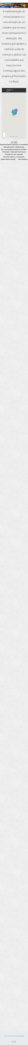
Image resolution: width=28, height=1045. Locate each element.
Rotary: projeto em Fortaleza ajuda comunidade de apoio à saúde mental (13, 212)
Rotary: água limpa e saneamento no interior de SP (13, 959)
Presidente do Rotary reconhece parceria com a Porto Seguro (13, 647)
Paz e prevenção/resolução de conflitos (14, 149)
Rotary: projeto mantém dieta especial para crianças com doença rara (14, 687)
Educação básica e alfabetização (14, 147)
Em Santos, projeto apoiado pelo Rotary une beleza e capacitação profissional (14, 333)
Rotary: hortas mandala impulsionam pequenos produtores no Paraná (13, 374)
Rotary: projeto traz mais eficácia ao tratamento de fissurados (12, 457)
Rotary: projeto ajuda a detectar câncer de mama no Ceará (13, 252)
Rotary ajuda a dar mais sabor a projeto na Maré (14, 494)
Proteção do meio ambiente (14, 154)
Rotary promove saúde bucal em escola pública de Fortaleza (13, 293)
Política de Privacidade (18, 1036)
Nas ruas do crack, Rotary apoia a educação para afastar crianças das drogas (14, 416)
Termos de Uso (7, 1036)
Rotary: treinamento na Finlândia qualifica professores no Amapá (13, 800)
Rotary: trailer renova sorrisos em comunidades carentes (13, 877)
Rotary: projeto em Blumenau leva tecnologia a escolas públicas (12, 919)
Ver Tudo (14, 142)
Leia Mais (7, 201)
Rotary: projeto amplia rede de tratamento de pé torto (13, 999)
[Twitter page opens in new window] (15, 1042)
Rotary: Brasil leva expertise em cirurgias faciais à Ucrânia (13, 725)
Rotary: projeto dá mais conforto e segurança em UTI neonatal (13, 533)
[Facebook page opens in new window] (13, 1042)
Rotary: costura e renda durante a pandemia (13, 764)
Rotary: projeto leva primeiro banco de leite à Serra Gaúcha (13, 838)
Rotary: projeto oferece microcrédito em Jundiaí (13, 571)
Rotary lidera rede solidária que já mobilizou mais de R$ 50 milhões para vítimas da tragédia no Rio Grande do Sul (14, 171)
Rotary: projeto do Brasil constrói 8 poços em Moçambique (14, 610)
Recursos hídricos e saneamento (14, 157)
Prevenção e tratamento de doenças (14, 152)
